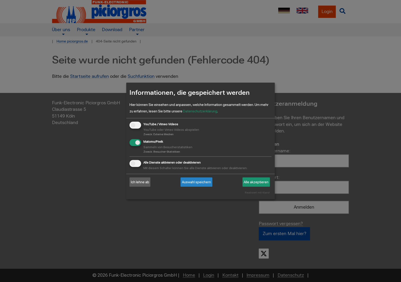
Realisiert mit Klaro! (257, 192)
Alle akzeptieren (256, 182)
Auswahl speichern (196, 182)
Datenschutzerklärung (200, 111)
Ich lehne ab (140, 182)
